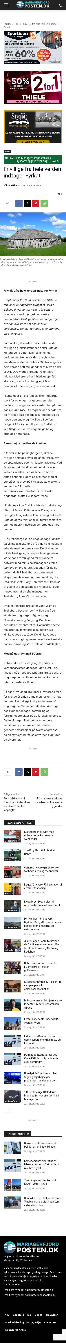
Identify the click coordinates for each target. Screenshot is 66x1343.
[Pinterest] (35, 203)
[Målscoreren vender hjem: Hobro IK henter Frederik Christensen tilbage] (12, 1005)
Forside (8, 23)
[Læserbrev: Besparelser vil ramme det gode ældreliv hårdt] (12, 906)
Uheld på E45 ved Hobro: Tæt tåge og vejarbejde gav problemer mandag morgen (40, 1077)
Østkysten (9, 950)
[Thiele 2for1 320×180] (33, 102)
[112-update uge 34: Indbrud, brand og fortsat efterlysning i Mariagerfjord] (12, 1096)
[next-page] (12, 1110)
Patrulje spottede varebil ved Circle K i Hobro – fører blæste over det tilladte (41, 1058)
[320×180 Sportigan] (33, 62)
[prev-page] (6, 1110)
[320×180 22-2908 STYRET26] (33, 142)
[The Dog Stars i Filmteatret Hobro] (12, 855)
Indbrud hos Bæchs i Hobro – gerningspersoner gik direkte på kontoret (42, 1040)
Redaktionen (13, 185)
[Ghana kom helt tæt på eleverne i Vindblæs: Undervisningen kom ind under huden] (12, 1202)
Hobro (17, 23)
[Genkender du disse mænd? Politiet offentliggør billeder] (12, 1148)
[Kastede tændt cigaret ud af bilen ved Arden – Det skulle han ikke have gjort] (12, 1165)
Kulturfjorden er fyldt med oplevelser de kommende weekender (39, 835)
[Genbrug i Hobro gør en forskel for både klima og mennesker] (12, 872)
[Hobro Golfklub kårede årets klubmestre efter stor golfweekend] (12, 968)
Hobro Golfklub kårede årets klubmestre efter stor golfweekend (40, 967)
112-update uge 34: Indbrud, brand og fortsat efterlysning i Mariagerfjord (41, 1096)
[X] (27, 203)
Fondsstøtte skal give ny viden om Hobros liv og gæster (48, 802)
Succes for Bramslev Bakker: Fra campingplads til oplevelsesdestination (43, 985)
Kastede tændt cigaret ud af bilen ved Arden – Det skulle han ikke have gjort (42, 1164)
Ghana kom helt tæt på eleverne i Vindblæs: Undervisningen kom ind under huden (43, 1202)
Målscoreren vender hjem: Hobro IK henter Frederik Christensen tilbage (43, 1004)
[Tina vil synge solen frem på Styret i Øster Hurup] (12, 1185)
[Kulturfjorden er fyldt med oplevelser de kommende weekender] (12, 836)
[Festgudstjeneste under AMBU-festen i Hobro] (12, 1023)
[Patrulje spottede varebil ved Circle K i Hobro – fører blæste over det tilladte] (12, 1059)
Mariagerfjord (11, 841)
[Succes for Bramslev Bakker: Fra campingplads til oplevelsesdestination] (12, 986)
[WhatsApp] (44, 203)
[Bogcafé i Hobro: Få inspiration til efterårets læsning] (12, 889)
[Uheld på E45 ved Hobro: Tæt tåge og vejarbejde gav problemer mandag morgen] (12, 1078)
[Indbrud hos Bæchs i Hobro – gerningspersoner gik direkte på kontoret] (12, 1041)
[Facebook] (19, 203)
